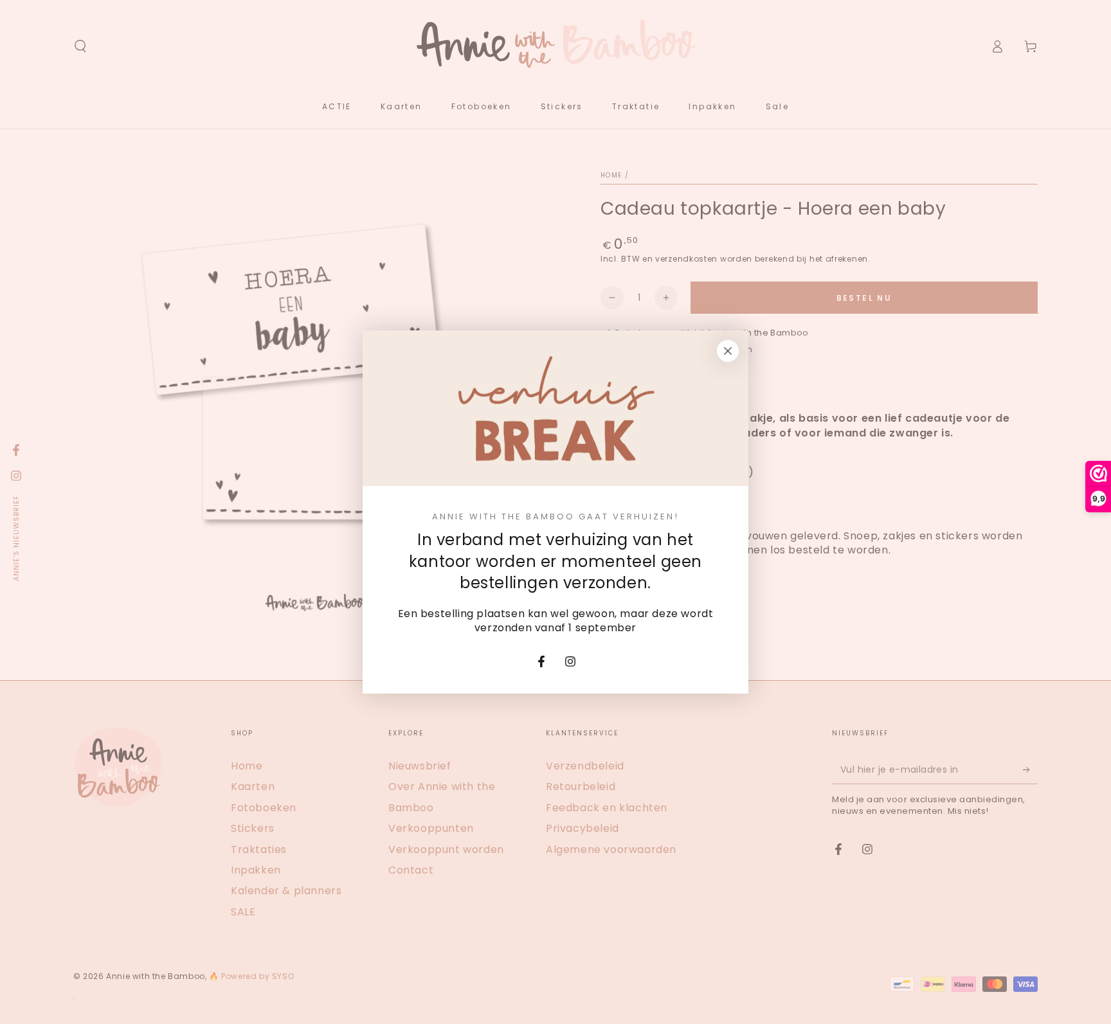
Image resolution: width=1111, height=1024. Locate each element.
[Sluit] (728, 351)
